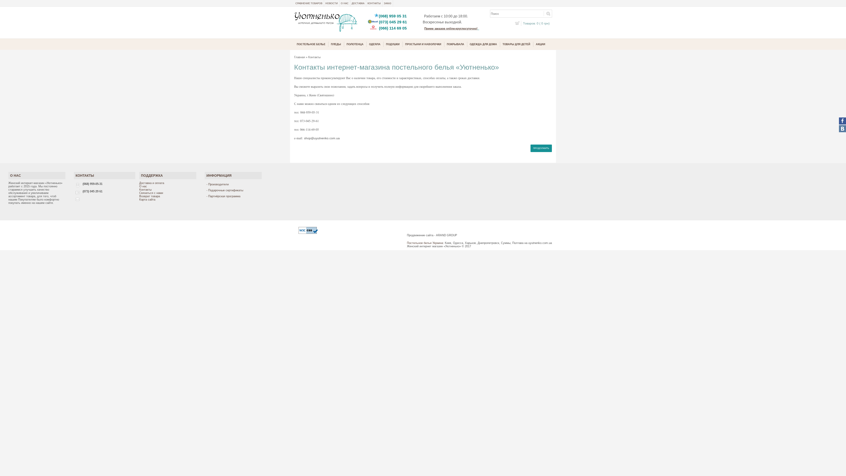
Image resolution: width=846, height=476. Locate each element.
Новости (331, 3)
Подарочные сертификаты (225, 190)
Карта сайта (147, 199)
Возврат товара (149, 196)
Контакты (374, 3)
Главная (299, 57)
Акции (540, 44)
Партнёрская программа (224, 196)
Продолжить (541, 148)
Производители (218, 184)
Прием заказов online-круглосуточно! (450, 28)
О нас (345, 3)
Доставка (358, 3)
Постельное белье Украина (425, 243)
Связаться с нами (151, 193)
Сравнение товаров (308, 3)
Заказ (387, 3)
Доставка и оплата (151, 183)
